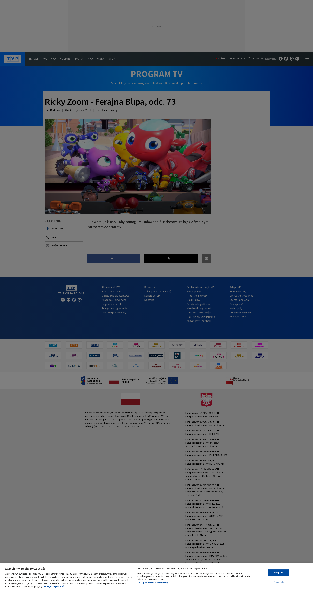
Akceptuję (278, 572)
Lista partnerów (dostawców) (152, 582)
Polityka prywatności (55, 586)
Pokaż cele (278, 582)
